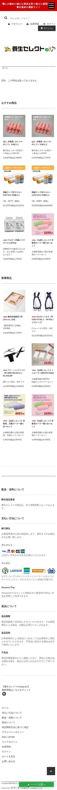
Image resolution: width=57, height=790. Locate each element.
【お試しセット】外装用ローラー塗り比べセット (43, 243)
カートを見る (8, 756)
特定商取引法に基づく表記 (15, 727)
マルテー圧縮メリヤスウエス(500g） (14, 241)
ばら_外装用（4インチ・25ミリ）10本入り (13, 143)
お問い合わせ (8, 761)
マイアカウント (9, 742)
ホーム (5, 68)
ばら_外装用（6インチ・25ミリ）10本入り (42, 143)
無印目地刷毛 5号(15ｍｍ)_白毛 (13, 318)
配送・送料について (12, 717)
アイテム (48, 28)
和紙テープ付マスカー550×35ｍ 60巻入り (12, 193)
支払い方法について (12, 712)
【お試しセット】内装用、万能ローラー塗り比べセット (14, 424)
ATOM (11, 737)
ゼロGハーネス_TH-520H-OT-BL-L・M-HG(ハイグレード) (43, 319)
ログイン (51, 24)
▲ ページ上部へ (36, 784)
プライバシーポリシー (13, 732)
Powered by (5, 788)
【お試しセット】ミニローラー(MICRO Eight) (43, 371)
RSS (4, 737)
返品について (8, 722)
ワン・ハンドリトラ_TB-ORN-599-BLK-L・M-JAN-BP (14, 373)
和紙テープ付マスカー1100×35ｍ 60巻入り (41, 193)
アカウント (16, 24)
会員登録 (34, 24)
